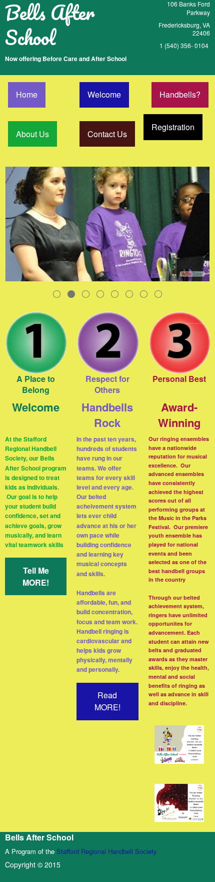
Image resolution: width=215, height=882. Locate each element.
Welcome (104, 94)
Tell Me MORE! (35, 576)
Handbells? (180, 94)
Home (27, 94)
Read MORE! (107, 701)
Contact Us (107, 134)
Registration (173, 127)
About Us (32, 134)
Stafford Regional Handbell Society (106, 851)
